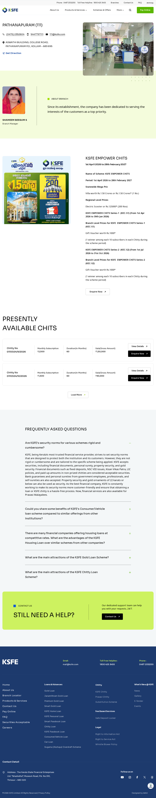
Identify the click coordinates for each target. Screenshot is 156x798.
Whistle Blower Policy (106, 744)
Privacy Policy (44, 793)
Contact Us (128, 3)
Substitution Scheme (106, 702)
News (137, 691)
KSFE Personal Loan (54, 716)
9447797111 (37, 34)
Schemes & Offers (102, 10)
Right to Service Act (105, 739)
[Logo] (10, 10)
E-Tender (138, 701)
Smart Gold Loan (52, 706)
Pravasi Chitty (102, 697)
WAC (145, 793)
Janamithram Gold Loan (56, 696)
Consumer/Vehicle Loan (56, 737)
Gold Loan (49, 691)
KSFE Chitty (101, 692)
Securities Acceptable (16, 722)
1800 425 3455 (100, 3)
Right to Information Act (107, 734)
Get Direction (13, 53)
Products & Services (75, 10)
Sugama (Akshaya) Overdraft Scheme (62, 747)
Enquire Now (96, 291)
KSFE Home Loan (52, 711)
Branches (115, 3)
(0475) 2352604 (15, 34)
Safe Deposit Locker (105, 718)
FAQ (140, 3)
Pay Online (145, 10)
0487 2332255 (69, 3)
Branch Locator (11, 695)
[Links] (10, 661)
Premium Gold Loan (54, 701)
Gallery (137, 696)
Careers (7, 727)
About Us (54, 10)
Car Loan (48, 742)
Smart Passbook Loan (55, 721)
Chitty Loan (50, 726)
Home (6, 684)
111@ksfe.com (57, 34)
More (119, 10)
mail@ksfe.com (70, 664)
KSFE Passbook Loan (54, 731)
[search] (130, 10)
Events (137, 706)
